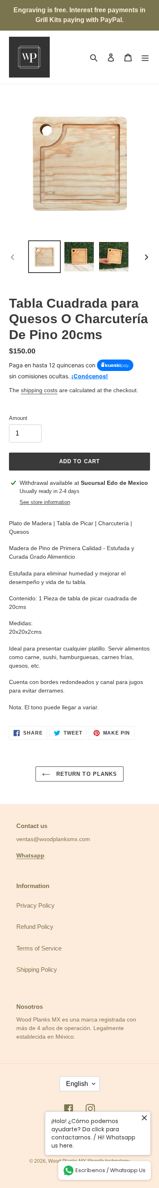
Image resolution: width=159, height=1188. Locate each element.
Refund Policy (34, 926)
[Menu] (145, 57)
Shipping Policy (36, 969)
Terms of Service (39, 948)
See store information (45, 502)
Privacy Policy (35, 905)
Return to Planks (85, 774)
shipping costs (39, 390)
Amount (18, 418)
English (77, 1083)
